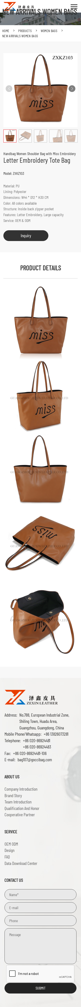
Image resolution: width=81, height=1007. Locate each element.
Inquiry (26, 235)
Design (9, 850)
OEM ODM (11, 844)
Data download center (20, 863)
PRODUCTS (25, 31)
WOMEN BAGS (49, 31)
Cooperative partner (19, 814)
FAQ (7, 856)
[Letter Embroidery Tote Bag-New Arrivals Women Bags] (31, 696)
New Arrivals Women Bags (20, 36)
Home (5, 31)
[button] (72, 88)
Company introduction (20, 789)
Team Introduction (18, 801)
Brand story (13, 795)
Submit (41, 987)
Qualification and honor (21, 808)
